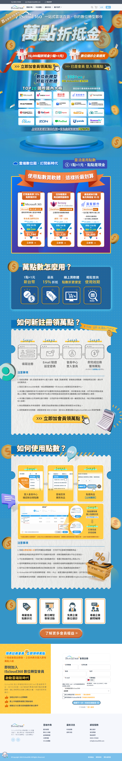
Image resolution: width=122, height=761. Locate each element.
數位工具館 (46, 732)
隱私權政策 (107, 757)
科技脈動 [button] (39, 7)
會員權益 (91, 757)
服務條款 (78, 694)
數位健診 (93, 729)
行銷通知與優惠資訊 (88, 697)
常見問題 (93, 732)
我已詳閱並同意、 (78, 694)
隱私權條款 (87, 694)
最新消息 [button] (48, 7)
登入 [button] (108, 7)
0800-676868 (94, 738)
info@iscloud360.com (97, 741)
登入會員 (90, 707)
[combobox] (91, 680)
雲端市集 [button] (29, 7)
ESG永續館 (46, 741)
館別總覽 (46, 729)
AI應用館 (46, 738)
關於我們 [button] (57, 7)
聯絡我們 (93, 735)
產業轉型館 (46, 735)
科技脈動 (69, 729)
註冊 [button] (101, 7)
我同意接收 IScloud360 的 (80, 697)
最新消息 (69, 732)
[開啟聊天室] (5, 755)
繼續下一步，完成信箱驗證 (86, 702)
